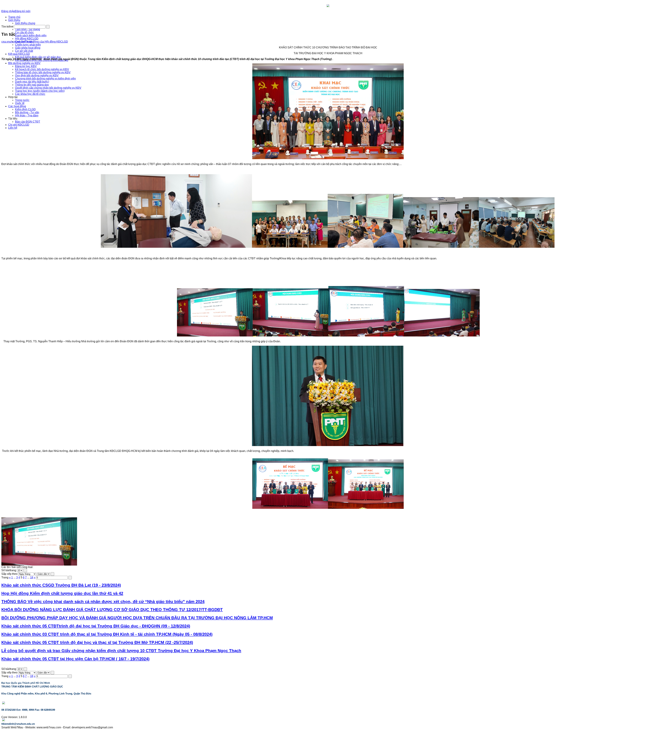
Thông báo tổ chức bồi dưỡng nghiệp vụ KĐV (43, 72)
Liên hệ (12, 127)
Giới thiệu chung (25, 23)
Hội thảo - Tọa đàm (26, 115)
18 (31, 577)
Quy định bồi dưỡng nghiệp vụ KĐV (37, 75)
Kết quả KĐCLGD (19, 53)
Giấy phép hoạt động (27, 47)
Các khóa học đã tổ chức (30, 93)
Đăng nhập (8, 11)
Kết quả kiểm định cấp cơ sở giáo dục (38, 57)
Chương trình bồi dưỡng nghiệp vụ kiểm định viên (45, 78)
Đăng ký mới (22, 11)
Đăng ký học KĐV (26, 66)
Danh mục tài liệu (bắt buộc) (32, 81)
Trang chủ (14, 17)
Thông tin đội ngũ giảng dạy (32, 84)
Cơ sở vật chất (24, 50)
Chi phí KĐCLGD (18, 124)
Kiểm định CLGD (25, 109)
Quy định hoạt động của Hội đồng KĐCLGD (41, 41)
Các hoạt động (17, 106)
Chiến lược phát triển (28, 44)
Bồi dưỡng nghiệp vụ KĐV (24, 63)
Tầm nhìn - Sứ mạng (27, 29)
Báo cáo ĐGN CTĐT (27, 121)
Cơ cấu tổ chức (24, 32)
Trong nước (22, 100)
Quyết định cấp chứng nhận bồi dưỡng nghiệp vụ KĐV (48, 87)
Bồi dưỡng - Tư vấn (27, 112)
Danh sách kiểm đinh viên (30, 35)
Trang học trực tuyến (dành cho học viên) (40, 90)
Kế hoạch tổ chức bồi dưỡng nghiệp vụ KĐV (42, 69)
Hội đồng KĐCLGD (26, 38)
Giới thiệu (14, 20)
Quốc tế (19, 103)
